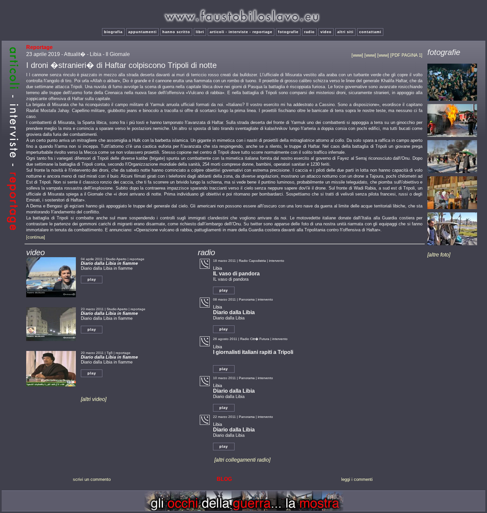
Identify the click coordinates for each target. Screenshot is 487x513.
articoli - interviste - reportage (241, 32)
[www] (358, 55)
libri (200, 32)
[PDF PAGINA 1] (406, 55)
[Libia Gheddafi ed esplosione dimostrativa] (452, 137)
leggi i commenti (357, 479)
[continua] (35, 237)
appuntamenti (142, 32)
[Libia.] (452, 100)
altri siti (345, 32)
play (91, 279)
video (326, 32)
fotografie (288, 32)
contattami (370, 32)
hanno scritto (176, 32)
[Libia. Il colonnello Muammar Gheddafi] (452, 245)
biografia (113, 32)
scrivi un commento (92, 479)
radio (309, 32)
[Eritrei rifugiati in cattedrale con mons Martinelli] (452, 209)
